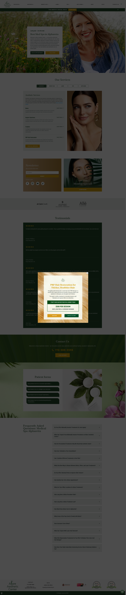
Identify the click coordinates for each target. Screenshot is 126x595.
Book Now (54, 315)
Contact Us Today (71, 315)
